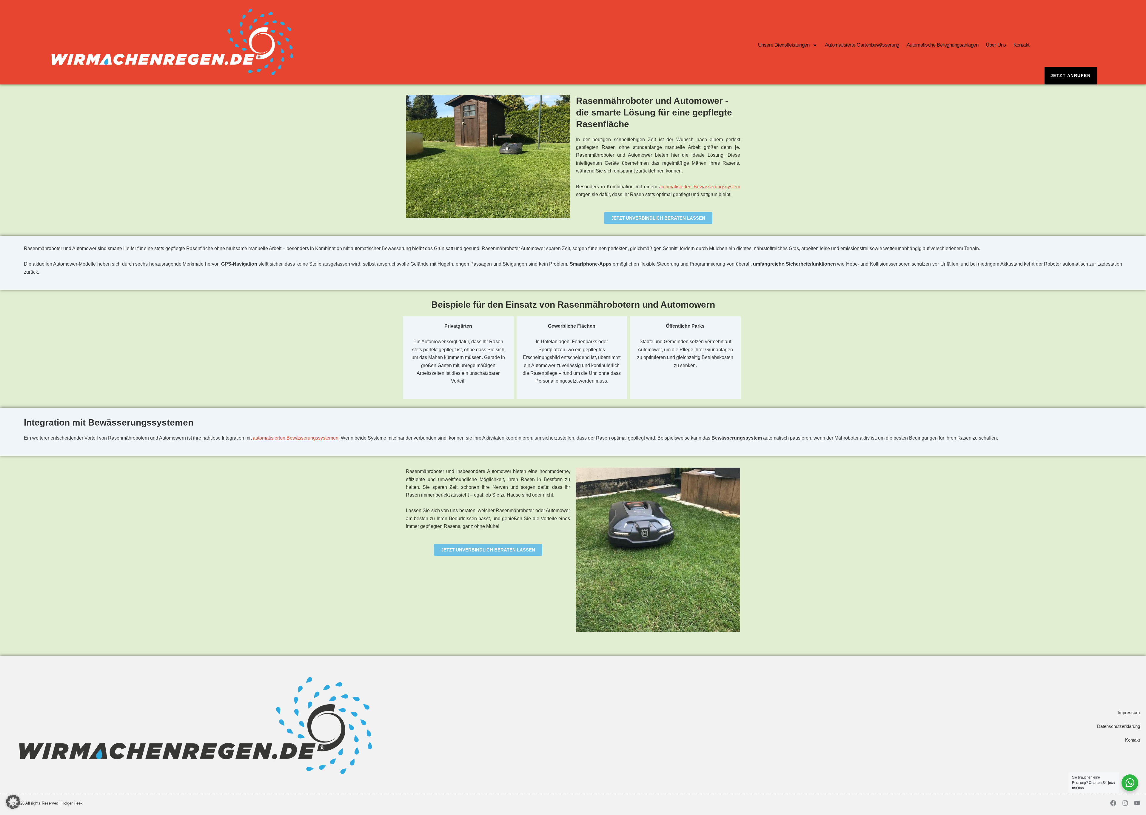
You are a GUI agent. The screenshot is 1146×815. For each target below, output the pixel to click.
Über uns (996, 45)
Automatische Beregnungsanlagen (943, 45)
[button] (13, 802)
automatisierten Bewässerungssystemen (295, 437)
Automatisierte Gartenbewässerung (862, 45)
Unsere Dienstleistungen (784, 45)
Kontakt (1021, 45)
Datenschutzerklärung (1118, 726)
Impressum (1129, 712)
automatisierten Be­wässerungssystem (699, 186)
